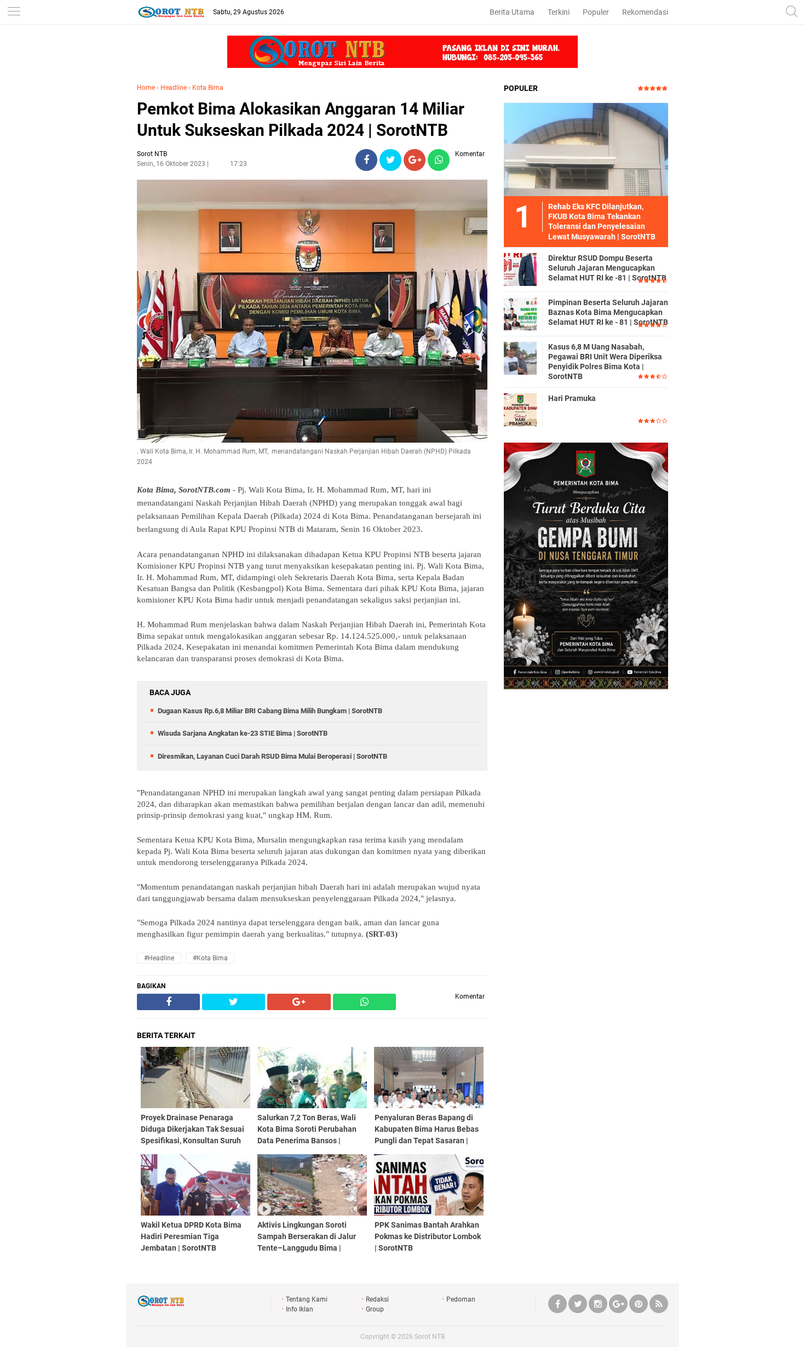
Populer (596, 12)
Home (146, 87)
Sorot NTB (430, 1336)
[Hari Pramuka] (520, 409)
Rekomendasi (645, 12)
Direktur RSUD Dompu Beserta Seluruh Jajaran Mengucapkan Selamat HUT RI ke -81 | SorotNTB (607, 268)
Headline (173, 87)
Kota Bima (207, 87)
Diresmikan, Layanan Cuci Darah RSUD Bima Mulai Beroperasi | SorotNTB (272, 756)
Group (375, 1309)
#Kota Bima (210, 958)
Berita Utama (512, 12)
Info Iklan (299, 1309)
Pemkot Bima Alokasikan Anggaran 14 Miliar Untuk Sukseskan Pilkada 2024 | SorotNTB (300, 119)
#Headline (159, 958)
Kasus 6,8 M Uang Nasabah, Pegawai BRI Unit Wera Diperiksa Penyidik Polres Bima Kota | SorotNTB (605, 361)
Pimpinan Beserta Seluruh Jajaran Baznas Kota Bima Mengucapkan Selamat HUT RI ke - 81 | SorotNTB (608, 312)
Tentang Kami (306, 1299)
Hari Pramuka (572, 398)
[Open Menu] (13, 12)
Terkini (559, 12)
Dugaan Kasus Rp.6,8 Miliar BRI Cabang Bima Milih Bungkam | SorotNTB (270, 711)
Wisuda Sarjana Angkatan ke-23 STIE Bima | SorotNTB (242, 733)
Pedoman (460, 1299)
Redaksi (377, 1299)
